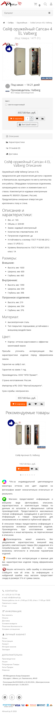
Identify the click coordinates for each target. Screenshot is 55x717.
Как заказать (7, 615)
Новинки (6, 670)
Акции (4, 661)
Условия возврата (9, 623)
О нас (4, 606)
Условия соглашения (11, 629)
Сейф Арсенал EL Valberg (27, 455)
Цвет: (7, 101)
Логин (4, 638)
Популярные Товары (10, 664)
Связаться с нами (9, 603)
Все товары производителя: (22, 92)
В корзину (17, 118)
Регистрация (7, 641)
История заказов (9, 646)
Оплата (5, 618)
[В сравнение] (42, 118)
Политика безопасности (12, 626)
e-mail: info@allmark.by (11, 597)
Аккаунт (5, 644)
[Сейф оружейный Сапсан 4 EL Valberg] (27, 62)
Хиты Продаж (7, 667)
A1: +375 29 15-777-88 (11, 594)
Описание (13, 136)
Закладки (6, 649)
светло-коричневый (16, 104)
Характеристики (16, 142)
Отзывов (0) (14, 148)
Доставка (13, 154)
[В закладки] (37, 118)
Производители (8, 659)
